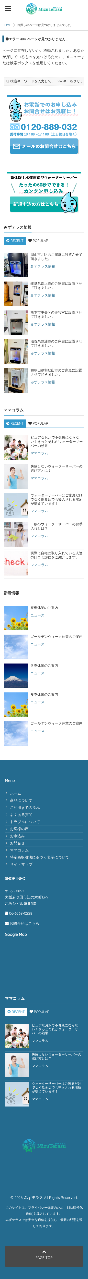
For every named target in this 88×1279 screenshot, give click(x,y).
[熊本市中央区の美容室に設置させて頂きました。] (16, 322)
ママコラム (39, 453)
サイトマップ (21, 864)
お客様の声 (19, 828)
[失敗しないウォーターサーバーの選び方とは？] (16, 476)
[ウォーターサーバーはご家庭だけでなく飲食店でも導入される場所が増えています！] (16, 505)
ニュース (37, 615)
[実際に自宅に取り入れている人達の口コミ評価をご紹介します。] (16, 563)
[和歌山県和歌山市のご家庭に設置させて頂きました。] (16, 380)
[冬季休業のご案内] (16, 676)
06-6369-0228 (20, 913)
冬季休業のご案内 (44, 666)
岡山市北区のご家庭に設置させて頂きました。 (56, 257)
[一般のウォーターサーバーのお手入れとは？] (16, 534)
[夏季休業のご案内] (16, 618)
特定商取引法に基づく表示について (39, 857)
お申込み (17, 836)
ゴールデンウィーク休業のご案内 (57, 637)
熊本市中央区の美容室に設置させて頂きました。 (56, 314)
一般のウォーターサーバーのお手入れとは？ (57, 526)
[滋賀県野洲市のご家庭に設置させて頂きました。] (16, 351)
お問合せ (17, 843)
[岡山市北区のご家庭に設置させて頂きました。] (16, 265)
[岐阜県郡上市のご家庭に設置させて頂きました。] (16, 294)
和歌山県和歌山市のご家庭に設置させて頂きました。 (56, 372)
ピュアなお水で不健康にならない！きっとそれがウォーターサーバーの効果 (57, 441)
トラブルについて (25, 821)
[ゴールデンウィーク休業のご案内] (16, 647)
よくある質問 (21, 814)
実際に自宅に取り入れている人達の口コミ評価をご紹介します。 (56, 555)
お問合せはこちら (24, 923)
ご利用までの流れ (25, 807)
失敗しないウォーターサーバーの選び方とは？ (57, 468)
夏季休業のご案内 (44, 608)
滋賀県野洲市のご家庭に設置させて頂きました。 (56, 343)
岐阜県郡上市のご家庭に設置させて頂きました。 (56, 286)
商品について (21, 800)
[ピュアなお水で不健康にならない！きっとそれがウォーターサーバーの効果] (16, 447)
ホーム (15, 793)
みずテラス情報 (43, 266)
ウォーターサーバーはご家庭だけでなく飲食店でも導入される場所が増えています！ (57, 499)
